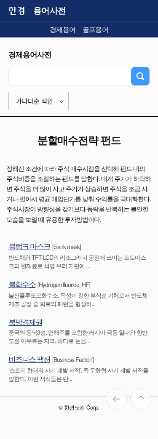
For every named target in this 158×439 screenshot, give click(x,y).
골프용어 (96, 29)
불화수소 (21, 283)
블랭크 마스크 (29, 245)
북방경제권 (25, 321)
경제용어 (63, 29)
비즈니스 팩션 (29, 358)
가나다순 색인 (34, 101)
